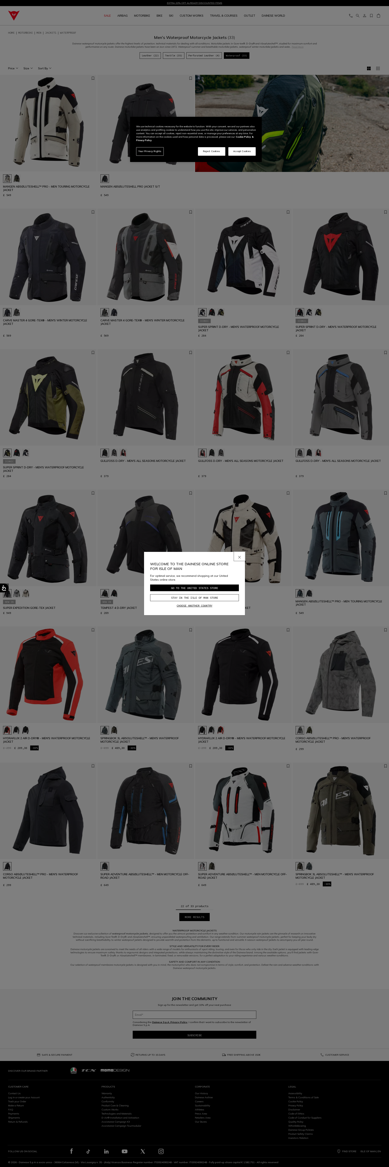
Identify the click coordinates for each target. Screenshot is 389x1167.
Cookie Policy (243, 136)
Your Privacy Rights (149, 151)
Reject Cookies (211, 151)
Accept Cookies (242, 151)
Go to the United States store (194, 588)
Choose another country (194, 605)
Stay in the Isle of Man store (194, 598)
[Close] (239, 556)
